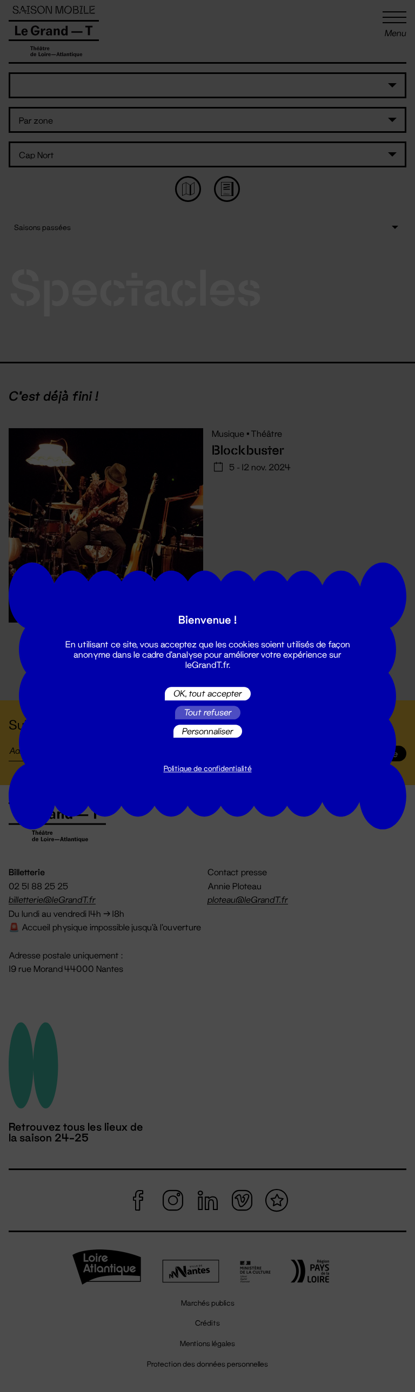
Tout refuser (208, 712)
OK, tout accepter (207, 693)
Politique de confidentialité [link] (208, 769)
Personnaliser (207, 731)
